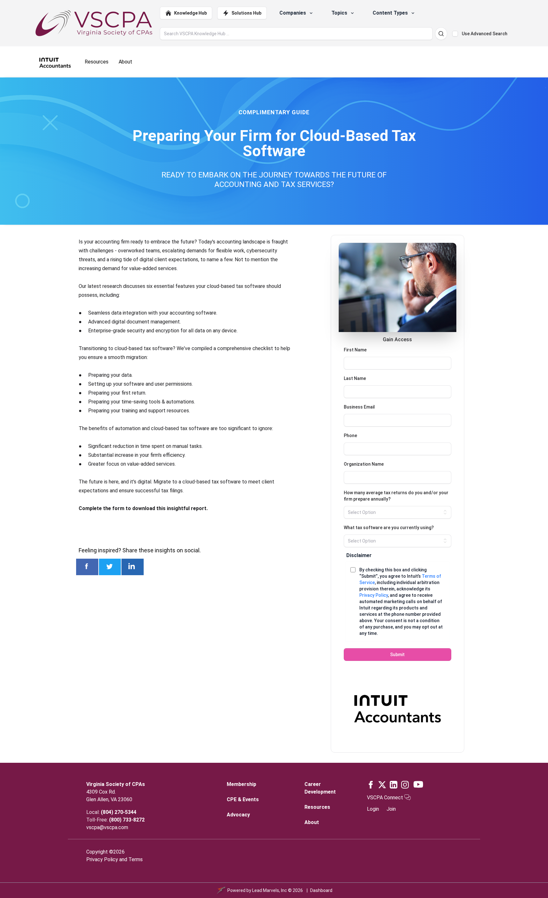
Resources (317, 807)
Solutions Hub (246, 13)
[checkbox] (455, 34)
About (311, 822)
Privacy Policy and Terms (114, 859)
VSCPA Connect (385, 798)
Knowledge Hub (190, 13)
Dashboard (321, 890)
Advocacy (238, 815)
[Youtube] (418, 784)
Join (391, 809)
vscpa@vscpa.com (107, 827)
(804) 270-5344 (118, 812)
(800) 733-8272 (127, 820)
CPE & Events (243, 799)
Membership (241, 784)
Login (373, 809)
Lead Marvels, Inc (269, 890)
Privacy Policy (373, 595)
